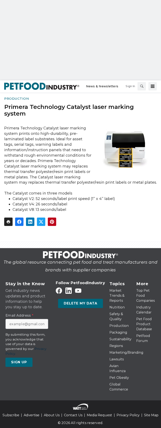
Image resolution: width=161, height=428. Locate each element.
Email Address (19, 315)
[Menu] (152, 86)
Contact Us (73, 415)
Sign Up (19, 362)
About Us (52, 415)
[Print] (8, 222)
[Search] (142, 86)
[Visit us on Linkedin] (68, 290)
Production (16, 99)
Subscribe (11, 415)
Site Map (151, 415)
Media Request (99, 415)
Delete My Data (80, 303)
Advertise (31, 415)
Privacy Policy (128, 415)
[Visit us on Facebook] (59, 290)
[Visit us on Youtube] (78, 290)
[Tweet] (41, 222)
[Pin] (52, 222)
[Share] (19, 222)
